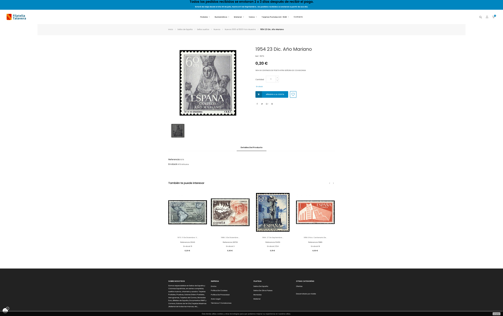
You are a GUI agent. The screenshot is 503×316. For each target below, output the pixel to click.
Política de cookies (219, 290)
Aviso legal (215, 299)
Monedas (257, 294)
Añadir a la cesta (271, 94)
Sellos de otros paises (262, 290)
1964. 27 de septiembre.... (273, 237)
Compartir (257, 104)
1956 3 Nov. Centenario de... (315, 237)
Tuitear (262, 104)
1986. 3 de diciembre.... (230, 237)
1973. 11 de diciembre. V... (187, 237)
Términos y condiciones (221, 303)
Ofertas (299, 286)
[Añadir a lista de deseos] (293, 94)
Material (256, 299)
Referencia (174, 159)
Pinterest (272, 104)
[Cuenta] (487, 17)
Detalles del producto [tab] (252, 147)
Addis (313, 294)
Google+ (267, 104)
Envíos (213, 286)
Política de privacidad (220, 294)
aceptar (496, 314)
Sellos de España (260, 286)
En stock (172, 164)
